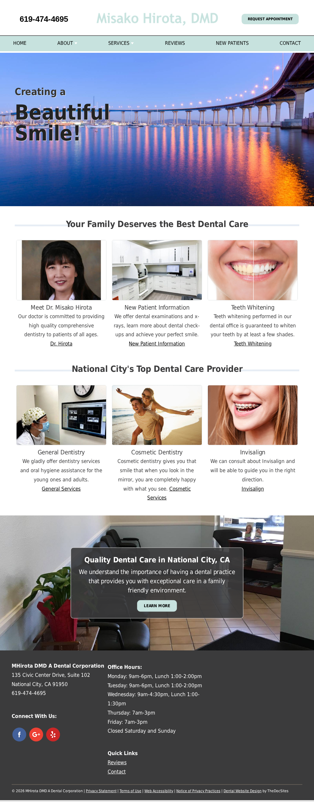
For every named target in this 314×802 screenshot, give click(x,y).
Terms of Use (130, 791)
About (65, 43)
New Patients (232, 43)
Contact (290, 43)
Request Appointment (270, 19)
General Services (61, 489)
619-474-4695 (44, 19)
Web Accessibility (158, 791)
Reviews (175, 43)
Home (19, 43)
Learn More (157, 605)
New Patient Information (157, 344)
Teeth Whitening (253, 344)
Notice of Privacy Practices (198, 791)
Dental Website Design (243, 791)
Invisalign (253, 489)
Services (118, 43)
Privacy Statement (101, 791)
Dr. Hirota (61, 344)
